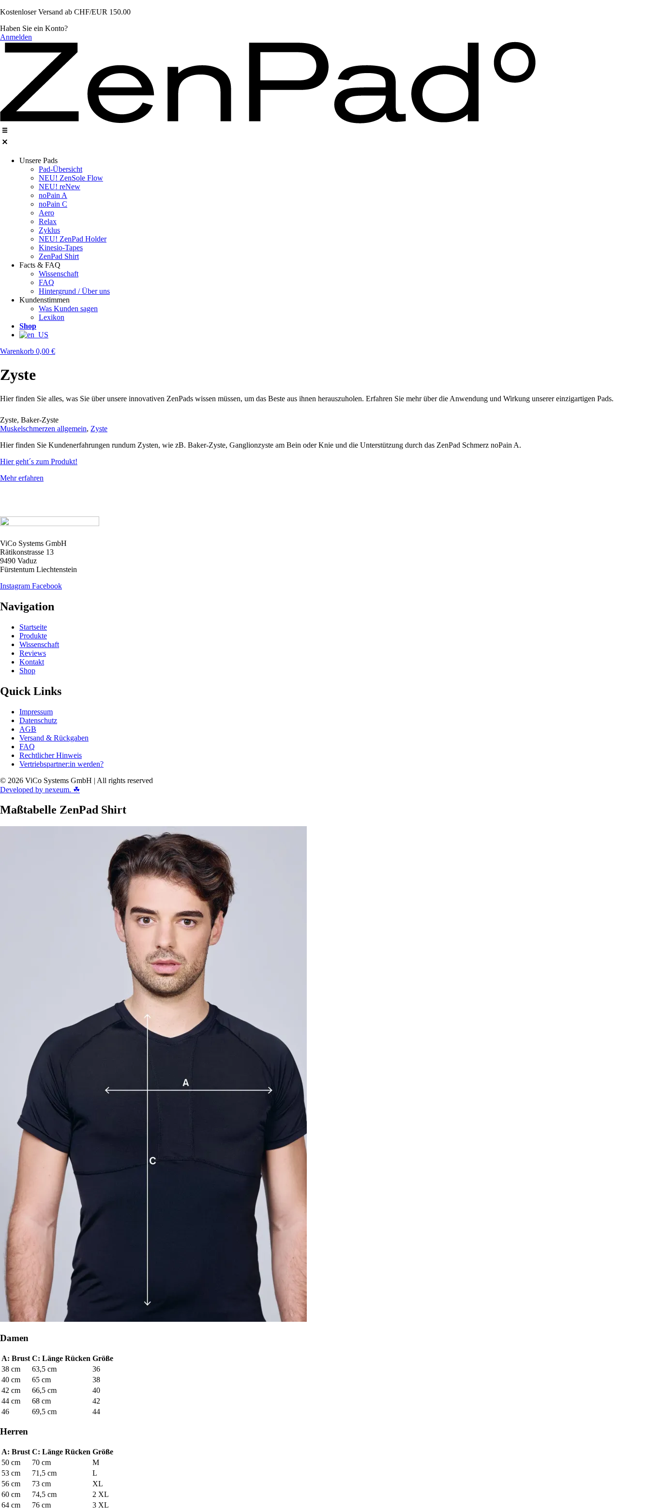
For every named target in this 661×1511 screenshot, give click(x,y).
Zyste (98, 428)
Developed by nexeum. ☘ (40, 790)
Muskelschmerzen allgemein (43, 428)
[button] (330, 137)
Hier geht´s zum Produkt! (38, 461)
